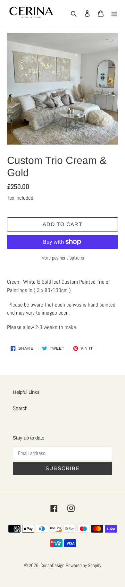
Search (20, 408)
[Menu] (114, 12)
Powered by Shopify (83, 565)
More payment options (62, 257)
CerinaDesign (52, 565)
